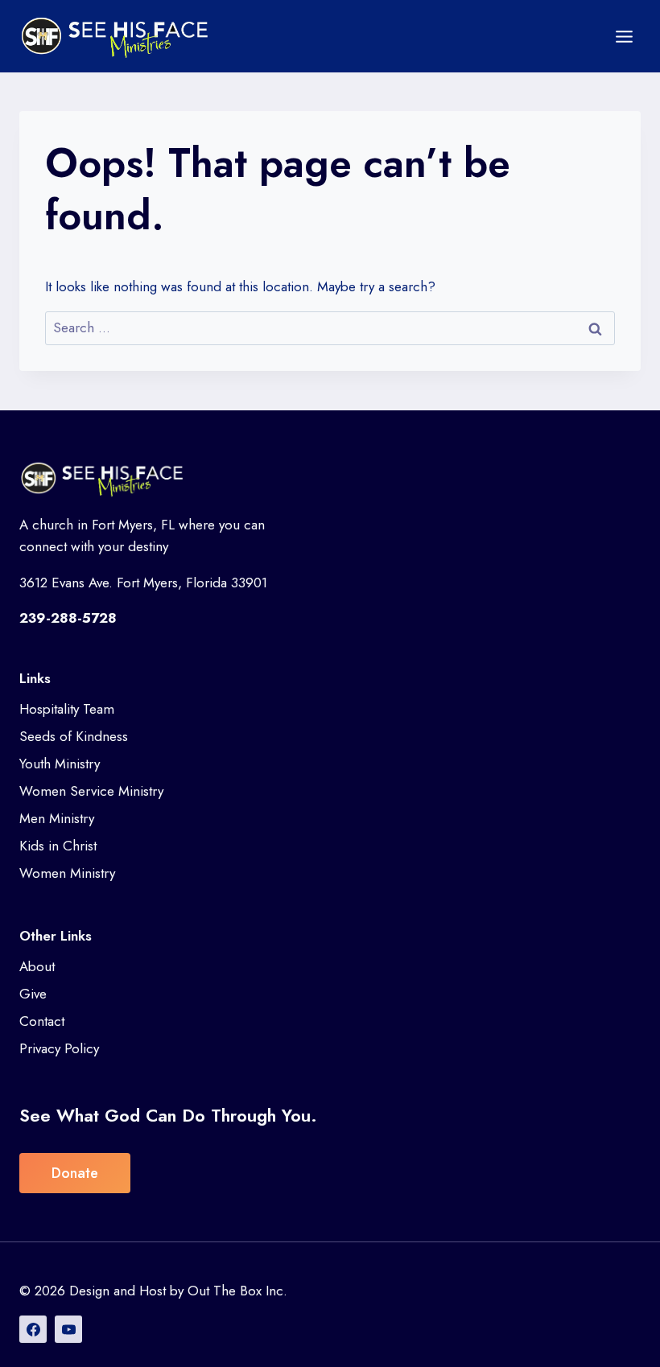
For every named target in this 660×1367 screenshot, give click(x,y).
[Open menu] (624, 36)
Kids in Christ (58, 845)
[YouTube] (68, 1329)
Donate (75, 1173)
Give (33, 993)
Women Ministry (67, 873)
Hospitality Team (66, 708)
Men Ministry (56, 818)
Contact (41, 1021)
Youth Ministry (59, 763)
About (37, 966)
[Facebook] (33, 1329)
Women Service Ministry (91, 791)
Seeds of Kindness (73, 736)
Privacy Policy (59, 1048)
